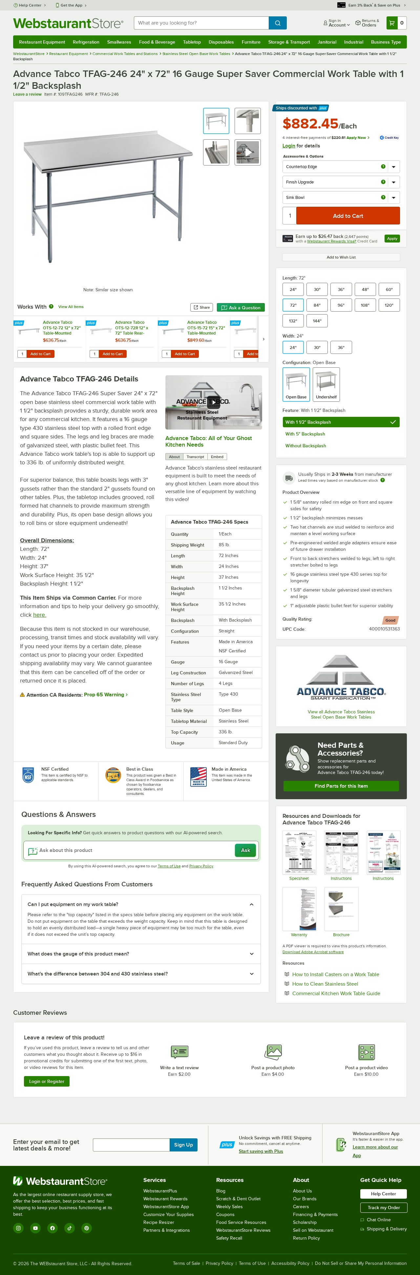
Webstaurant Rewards (165, 1198)
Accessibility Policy (290, 1263)
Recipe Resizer (158, 1222)
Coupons (225, 1214)
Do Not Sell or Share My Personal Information (361, 1263)
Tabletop (192, 42)
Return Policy (306, 1238)
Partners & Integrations (166, 1230)
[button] (216, 121)
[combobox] (201, 22)
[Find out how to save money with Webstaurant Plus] (19, 323)
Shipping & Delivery (387, 1229)
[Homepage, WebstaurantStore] (68, 23)
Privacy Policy (201, 866)
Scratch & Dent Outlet (238, 1198)
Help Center (30, 5)
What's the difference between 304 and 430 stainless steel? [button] (98, 974)
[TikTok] (69, 1228)
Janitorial (327, 42)
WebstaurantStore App (166, 1206)
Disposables (221, 42)
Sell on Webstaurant (313, 1230)
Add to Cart (41, 354)
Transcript (195, 456)
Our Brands (305, 1198)
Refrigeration (86, 42)
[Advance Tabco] (341, 679)
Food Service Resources (241, 1222)
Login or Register (46, 1081)
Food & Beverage (157, 42)
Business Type (386, 42)
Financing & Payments (315, 1214)
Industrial (353, 42)
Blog (220, 1190)
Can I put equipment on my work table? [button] (73, 904)
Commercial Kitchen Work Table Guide (346, 993)
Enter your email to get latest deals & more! (46, 1144)
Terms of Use (169, 866)
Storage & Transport (289, 42)
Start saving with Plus (261, 1151)
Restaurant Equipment (42, 42)
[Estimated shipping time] (382, 480)
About (174, 456)
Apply (393, 239)
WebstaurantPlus (160, 1190)
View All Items (71, 306)
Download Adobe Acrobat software (313, 952)
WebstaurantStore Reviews (243, 1230)
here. (39, 614)
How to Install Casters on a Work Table (346, 974)
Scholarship (305, 1222)
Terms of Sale (186, 1263)
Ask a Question (245, 307)
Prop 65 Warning (104, 695)
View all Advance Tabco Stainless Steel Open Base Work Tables (341, 714)
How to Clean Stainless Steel (345, 984)
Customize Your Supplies (168, 1214)
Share (205, 307)
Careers (301, 1206)
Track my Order (384, 1207)
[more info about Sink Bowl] (383, 197)
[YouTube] (35, 1228)
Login (289, 146)
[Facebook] (52, 1228)
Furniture (251, 42)
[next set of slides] (263, 339)
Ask (245, 850)
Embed (217, 456)
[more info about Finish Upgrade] (383, 182)
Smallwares (119, 42)
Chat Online (379, 1219)
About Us (302, 1190)
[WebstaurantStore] (67, 1181)
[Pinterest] (86, 1228)
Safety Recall (229, 1238)
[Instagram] (18, 1228)
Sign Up (183, 1145)
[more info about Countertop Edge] (383, 167)
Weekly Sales (229, 1206)
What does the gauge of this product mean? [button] (78, 954)
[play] (213, 402)
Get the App (71, 5)
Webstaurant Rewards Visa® (331, 241)
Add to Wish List (341, 257)
